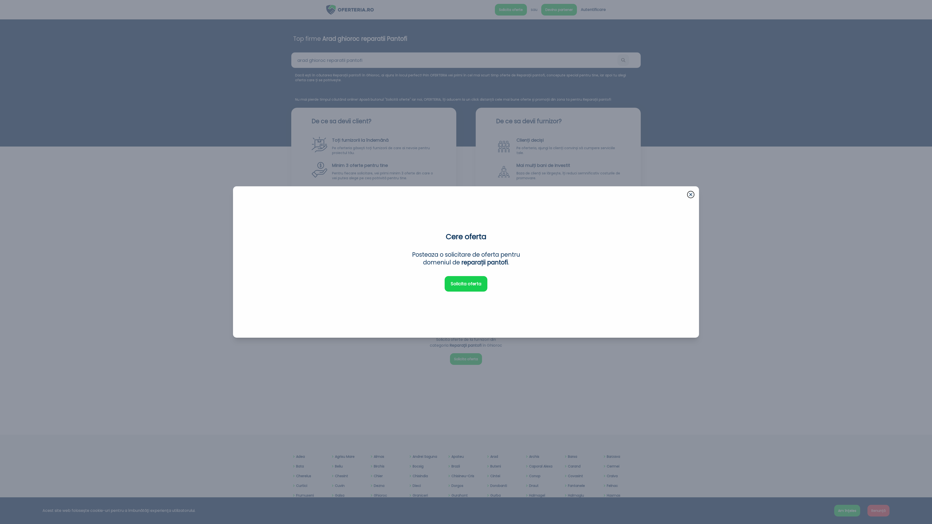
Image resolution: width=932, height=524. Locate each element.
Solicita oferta (466, 284)
